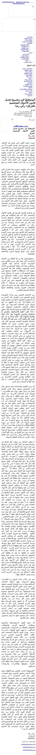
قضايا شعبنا (25, 51)
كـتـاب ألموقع (28, 38)
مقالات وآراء (28, 71)
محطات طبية (25, 55)
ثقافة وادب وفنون (27, 41)
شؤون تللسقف (24, 44)
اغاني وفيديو (28, 90)
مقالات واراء (28, 40)
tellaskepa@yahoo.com (22, 2)
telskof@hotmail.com (29, 750)
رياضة (27, 60)
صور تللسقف (25, 48)
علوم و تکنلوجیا (24, 57)
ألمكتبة (30, 87)
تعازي (30, 92)
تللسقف (30, 43)
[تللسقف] (27, 43)
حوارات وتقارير (28, 62)
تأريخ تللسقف (25, 46)
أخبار (30, 52)
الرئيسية (29, 36)
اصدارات (29, 82)
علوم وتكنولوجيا (27, 86)
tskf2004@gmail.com (18, 3)
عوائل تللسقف (25, 49)
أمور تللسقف (28, 84)
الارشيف (29, 95)
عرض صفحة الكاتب (21, 126)
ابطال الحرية (25, 59)
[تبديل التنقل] (34, 34)
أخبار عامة (26, 54)
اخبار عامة (29, 76)
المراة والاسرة (28, 81)
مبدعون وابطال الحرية (26, 89)
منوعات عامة (28, 79)
